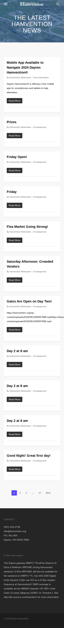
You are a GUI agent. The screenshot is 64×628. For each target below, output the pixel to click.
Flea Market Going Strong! (27, 226)
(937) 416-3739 (12, 527)
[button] (5, 4)
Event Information (41, 77)
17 (40, 493)
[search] (56, 4)
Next (48, 493)
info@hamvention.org (15, 531)
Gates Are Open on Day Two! (29, 301)
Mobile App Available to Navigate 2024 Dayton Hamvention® (25, 67)
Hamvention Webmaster (20, 77)
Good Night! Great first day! (29, 455)
